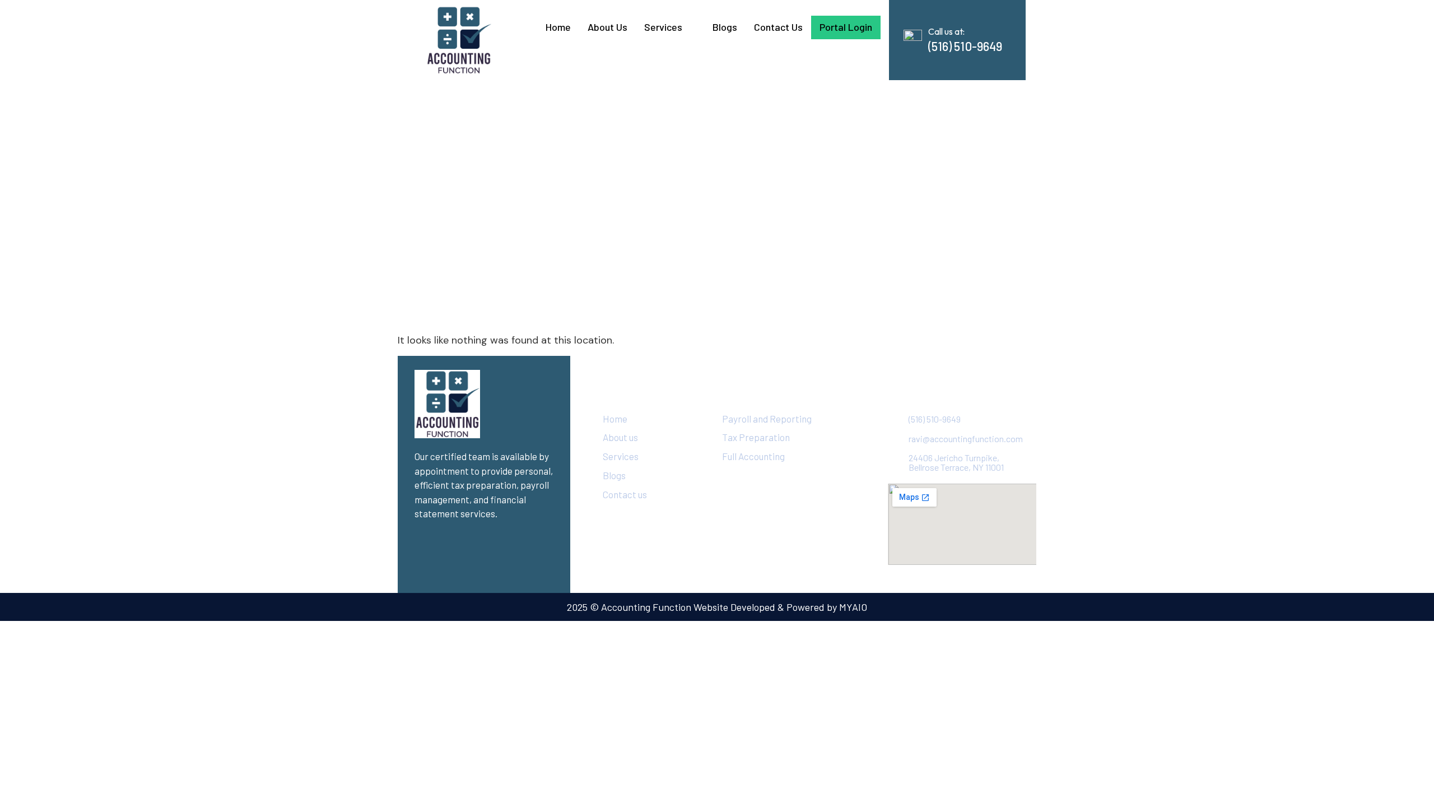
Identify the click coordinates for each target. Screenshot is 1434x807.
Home (558, 27)
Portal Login (846, 27)
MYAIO (853, 607)
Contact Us (778, 27)
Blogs (725, 27)
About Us (607, 27)
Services (663, 27)
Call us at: (946, 31)
